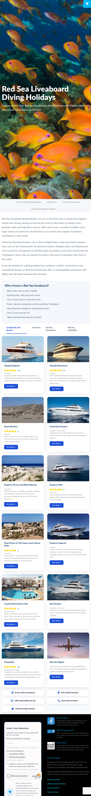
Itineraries (36, 328)
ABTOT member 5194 (65, 730)
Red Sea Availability (72, 329)
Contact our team (52, 792)
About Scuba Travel (53, 779)
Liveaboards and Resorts (13, 329)
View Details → (11, 386)
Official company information (56, 784)
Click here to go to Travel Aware (74, 749)
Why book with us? (53, 788)
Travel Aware (62, 743)
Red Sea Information (51, 329)
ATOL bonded (62, 718)
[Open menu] (87, 4)
